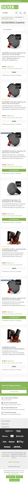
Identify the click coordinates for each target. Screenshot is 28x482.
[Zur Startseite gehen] (9, 6)
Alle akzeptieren (14, 480)
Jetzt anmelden (14, 391)
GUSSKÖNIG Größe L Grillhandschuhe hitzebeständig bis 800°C (14, 249)
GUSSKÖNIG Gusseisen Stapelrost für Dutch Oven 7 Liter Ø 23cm (14, 151)
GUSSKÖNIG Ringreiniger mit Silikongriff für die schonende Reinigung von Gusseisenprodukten (13, 200)
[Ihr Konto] (20, 12)
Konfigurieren (10, 476)
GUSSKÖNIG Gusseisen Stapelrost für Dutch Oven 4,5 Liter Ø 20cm (14, 299)
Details (14, 72)
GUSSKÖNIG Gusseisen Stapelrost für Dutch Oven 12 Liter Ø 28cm (14, 53)
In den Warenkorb (14, 170)
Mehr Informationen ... (14, 474)
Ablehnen (19, 476)
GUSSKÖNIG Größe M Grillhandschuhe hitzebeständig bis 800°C (13, 348)
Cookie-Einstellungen (14, 462)
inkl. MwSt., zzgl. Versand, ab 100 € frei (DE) (12, 68)
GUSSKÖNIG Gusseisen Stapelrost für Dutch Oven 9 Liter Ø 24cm (14, 102)
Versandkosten (6, 454)
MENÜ (6, 13)
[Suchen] (16, 12)
